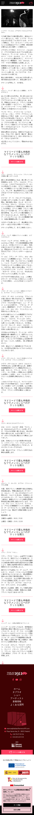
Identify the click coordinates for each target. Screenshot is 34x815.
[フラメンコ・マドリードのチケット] (31, 3)
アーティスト (17, 698)
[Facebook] (13, 680)
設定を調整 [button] (17, 810)
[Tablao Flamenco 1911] (17, 3)
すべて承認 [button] (17, 805)
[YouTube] (17, 680)
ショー (17, 695)
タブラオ (17, 692)
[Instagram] (20, 680)
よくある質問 (17, 704)
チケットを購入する (17, 161)
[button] (30, 788)
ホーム (17, 689)
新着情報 (17, 701)
